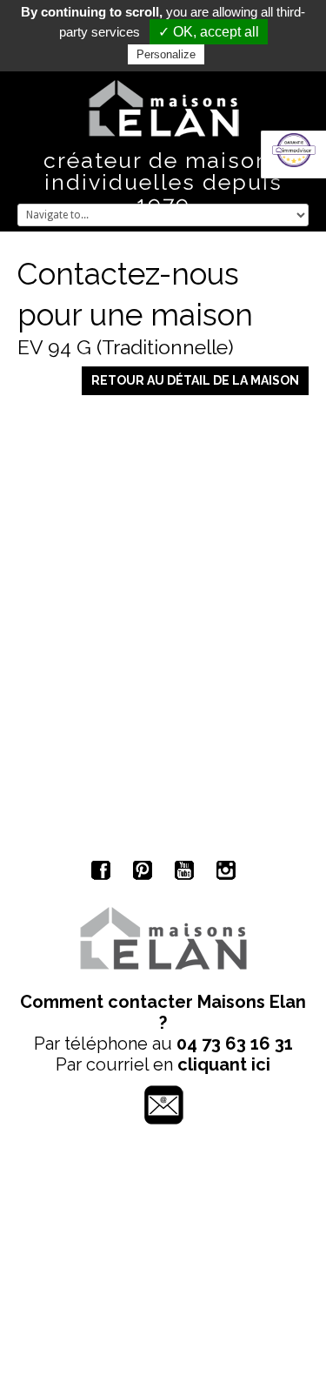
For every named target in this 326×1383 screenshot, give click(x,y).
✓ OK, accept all (208, 31)
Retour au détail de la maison (195, 380)
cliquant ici (223, 1064)
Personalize (166, 54)
